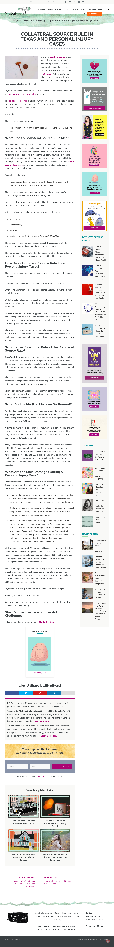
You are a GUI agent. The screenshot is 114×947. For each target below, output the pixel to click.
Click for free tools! (62, 767)
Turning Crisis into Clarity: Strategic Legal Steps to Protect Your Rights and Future (100, 611)
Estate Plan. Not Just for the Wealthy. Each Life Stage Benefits (100, 578)
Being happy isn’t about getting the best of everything (100, 473)
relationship (46, 74)
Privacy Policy (76, 939)
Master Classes (61, 10)
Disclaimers (104, 939)
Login (82, 14)
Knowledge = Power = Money (100, 519)
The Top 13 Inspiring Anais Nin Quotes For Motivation (99, 506)
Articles (92, 10)
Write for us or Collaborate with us (62, 930)
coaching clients (57, 57)
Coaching (75, 10)
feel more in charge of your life (22, 94)
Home (39, 926)
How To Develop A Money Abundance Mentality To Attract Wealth (100, 253)
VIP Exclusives (95, 14)
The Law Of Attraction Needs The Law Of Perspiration (100, 489)
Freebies (41, 10)
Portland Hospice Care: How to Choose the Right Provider (100, 562)
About (50, 10)
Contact (40, 930)
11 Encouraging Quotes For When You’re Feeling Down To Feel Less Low (100, 312)
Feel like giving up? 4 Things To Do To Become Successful (100, 331)
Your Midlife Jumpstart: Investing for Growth (100, 593)
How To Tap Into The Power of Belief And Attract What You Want (100, 272)
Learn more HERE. (49, 736)
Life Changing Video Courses (64, 926)
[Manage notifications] (108, 941)
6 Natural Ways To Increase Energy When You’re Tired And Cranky (100, 291)
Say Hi (100, 10)
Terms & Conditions (90, 939)
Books (84, 10)
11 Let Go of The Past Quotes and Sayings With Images (100, 457)
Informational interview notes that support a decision (100, 545)
